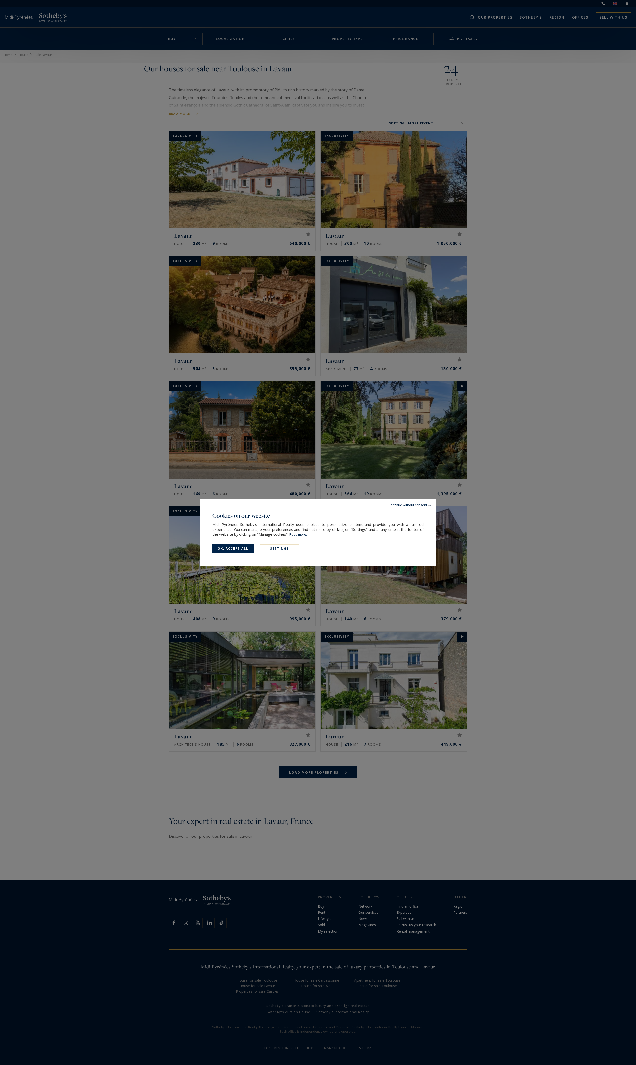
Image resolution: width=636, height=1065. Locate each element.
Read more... (298, 534)
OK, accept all (233, 548)
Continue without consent (408, 505)
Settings (279, 548)
